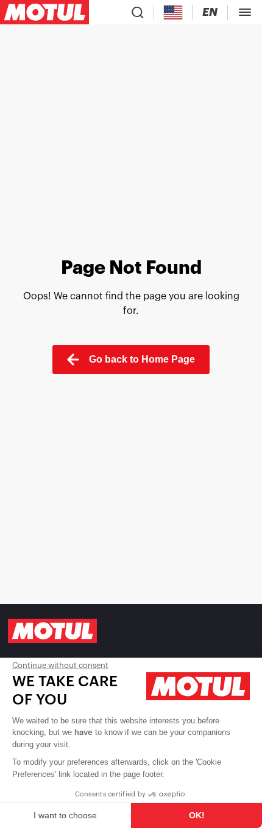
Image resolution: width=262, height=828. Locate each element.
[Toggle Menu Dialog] (245, 12)
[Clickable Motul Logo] (44, 12)
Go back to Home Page (142, 359)
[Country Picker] (173, 12)
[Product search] (138, 12)
